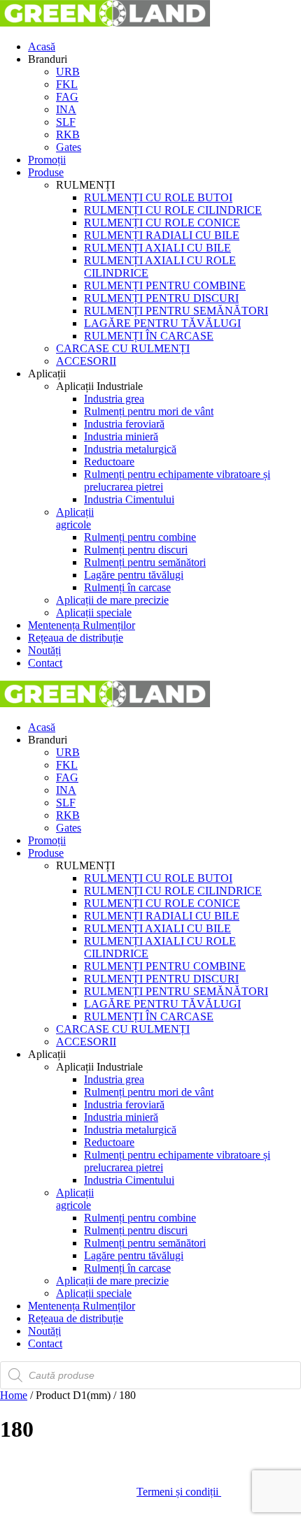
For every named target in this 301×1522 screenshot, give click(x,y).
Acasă (41, 46)
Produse (46, 172)
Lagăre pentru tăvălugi (133, 575)
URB (68, 72)
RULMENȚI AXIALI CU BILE (157, 248)
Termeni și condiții (178, 1492)
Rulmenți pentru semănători (145, 562)
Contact (45, 663)
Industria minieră (121, 436)
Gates (68, 147)
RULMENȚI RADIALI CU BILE (161, 235)
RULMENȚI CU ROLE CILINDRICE (173, 210)
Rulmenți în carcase (127, 587)
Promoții (47, 160)
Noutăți (44, 650)
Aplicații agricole (75, 518)
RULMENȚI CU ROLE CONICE (162, 223)
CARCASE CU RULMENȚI (123, 348)
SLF (66, 122)
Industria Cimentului (129, 499)
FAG (67, 97)
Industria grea (114, 399)
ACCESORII (86, 361)
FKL (67, 84)
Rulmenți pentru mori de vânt (149, 411)
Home (13, 1395)
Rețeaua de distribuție (75, 638)
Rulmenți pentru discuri (136, 550)
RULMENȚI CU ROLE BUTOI (158, 197)
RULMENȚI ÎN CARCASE (149, 336)
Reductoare (109, 462)
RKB (68, 134)
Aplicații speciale (94, 612)
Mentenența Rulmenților (81, 625)
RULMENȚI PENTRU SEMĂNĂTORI (176, 311)
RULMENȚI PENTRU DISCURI (161, 298)
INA (66, 109)
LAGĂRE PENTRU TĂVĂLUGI (162, 323)
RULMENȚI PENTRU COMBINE (165, 285)
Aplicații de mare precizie (112, 600)
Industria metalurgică (130, 449)
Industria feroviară (124, 424)
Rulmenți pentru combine (140, 537)
